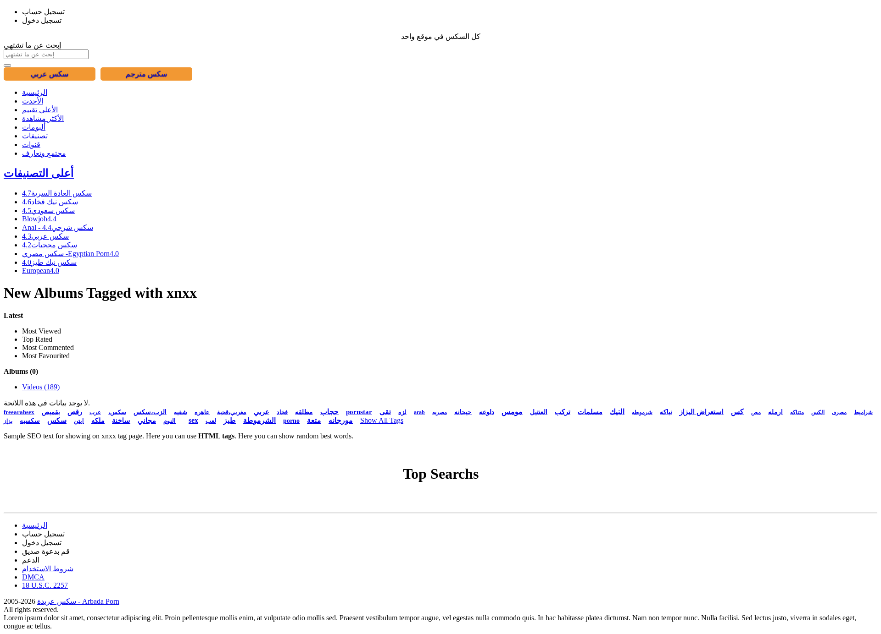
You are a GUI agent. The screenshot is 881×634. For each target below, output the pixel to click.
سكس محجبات (49, 245)
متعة (314, 420)
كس (737, 411)
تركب (562, 411)
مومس (512, 411)
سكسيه (30, 420)
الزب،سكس (150, 412)
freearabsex (19, 412)
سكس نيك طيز (49, 262)
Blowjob (39, 219)
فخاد (282, 412)
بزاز (8, 421)
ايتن (79, 420)
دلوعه (486, 412)
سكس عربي (45, 236)
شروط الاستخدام (47, 569)
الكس (818, 412)
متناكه (797, 412)
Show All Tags (381, 420)
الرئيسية (34, 92)
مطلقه (304, 412)
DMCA (33, 577)
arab (419, 412)
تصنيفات (35, 136)
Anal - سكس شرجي (57, 227)
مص (756, 412)
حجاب (329, 411)
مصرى (839, 412)
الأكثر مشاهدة (43, 118)
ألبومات (33, 127)
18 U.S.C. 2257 (45, 585)
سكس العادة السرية (57, 193)
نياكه (666, 412)
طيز (229, 420)
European (40, 270)
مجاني (147, 420)
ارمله (775, 412)
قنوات (31, 144)
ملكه (98, 420)
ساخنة (121, 420)
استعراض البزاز (702, 411)
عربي (261, 411)
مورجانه (341, 420)
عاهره (202, 412)
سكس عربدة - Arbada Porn (78, 601)
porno (291, 420)
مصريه (439, 412)
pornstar (359, 411)
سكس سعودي (48, 210)
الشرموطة (259, 420)
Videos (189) (41, 387)
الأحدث (32, 101)
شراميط (863, 412)
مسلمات (590, 411)
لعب (211, 420)
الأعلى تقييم (40, 110)
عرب (95, 412)
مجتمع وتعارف (44, 153)
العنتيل (538, 412)
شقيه (180, 412)
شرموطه (642, 412)
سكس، (117, 412)
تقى (385, 411)
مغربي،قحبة (231, 412)
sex (193, 420)
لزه (402, 412)
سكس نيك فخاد (50, 202)
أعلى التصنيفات (39, 173)
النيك (617, 411)
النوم (169, 420)
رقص (74, 411)
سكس (57, 420)
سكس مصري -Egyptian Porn (70, 253)
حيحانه (463, 412)
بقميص (51, 412)
